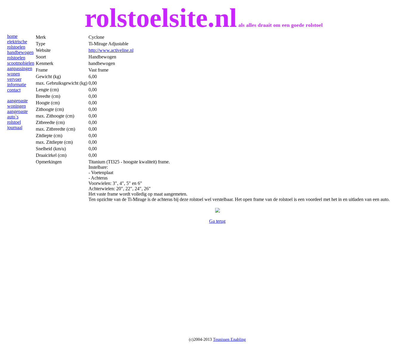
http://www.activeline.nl (110, 50)
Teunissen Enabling (229, 339)
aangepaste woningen (17, 103)
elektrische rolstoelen (17, 44)
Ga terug (217, 221)
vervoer (14, 79)
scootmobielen (20, 63)
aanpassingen (19, 68)
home (12, 36)
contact (14, 89)
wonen (13, 73)
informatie (16, 84)
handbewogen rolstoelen (20, 55)
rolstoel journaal (14, 125)
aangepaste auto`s (17, 114)
